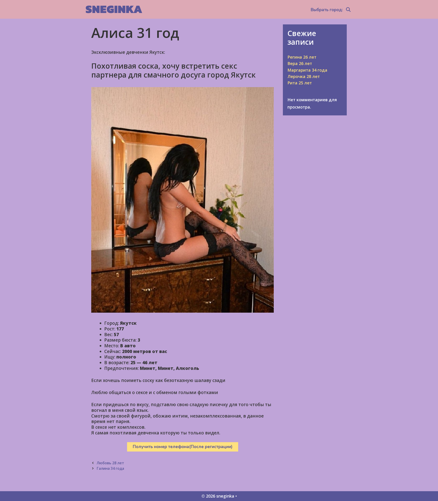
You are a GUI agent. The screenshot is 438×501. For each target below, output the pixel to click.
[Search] (348, 10)
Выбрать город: (327, 10)
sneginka (114, 9)
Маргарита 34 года (307, 70)
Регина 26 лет (301, 57)
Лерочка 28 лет (303, 76)
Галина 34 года (110, 468)
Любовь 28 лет (110, 462)
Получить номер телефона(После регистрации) (182, 447)
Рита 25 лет (299, 83)
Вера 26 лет (299, 63)
